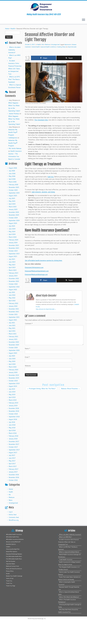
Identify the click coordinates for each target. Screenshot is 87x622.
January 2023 (13, 276)
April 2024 (12, 234)
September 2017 (14, 450)
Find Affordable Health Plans (14, 556)
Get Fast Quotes (10, 561)
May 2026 (12, 176)
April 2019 (12, 397)
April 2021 (12, 331)
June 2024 (12, 229)
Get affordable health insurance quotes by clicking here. (43, 260)
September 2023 (14, 254)
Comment (29, 323)
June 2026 (12, 173)
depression (68, 44)
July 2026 (12, 171)
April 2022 (12, 301)
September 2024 (14, 220)
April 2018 (12, 430)
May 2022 (12, 298)
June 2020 (12, 359)
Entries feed (12, 515)
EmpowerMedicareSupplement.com (37, 271)
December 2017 (14, 441)
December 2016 (14, 475)
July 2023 (12, 259)
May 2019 (12, 394)
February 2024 (13, 240)
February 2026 (13, 185)
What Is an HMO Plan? (65, 537)
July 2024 (12, 226)
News (10, 500)
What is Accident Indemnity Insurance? (14, 50)
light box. (51, 177)
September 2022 (14, 287)
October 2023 (13, 251)
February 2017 (13, 469)
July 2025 (12, 198)
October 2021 (13, 314)
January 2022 (13, 306)
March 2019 (12, 400)
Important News (10, 564)
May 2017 (12, 461)
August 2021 (13, 320)
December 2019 (14, 375)
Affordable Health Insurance (14, 534)
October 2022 (13, 284)
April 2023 (12, 267)
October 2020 (13, 348)
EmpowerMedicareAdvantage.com (36, 274)
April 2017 (12, 464)
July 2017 (12, 455)
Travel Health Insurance (65, 559)
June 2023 (12, 262)
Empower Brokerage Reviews (14, 554)
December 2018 (14, 408)
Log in (11, 512)
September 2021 (14, 317)
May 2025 (12, 201)
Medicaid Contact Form (12, 566)
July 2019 (12, 389)
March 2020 (12, 367)
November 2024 (14, 215)
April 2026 (12, 179)
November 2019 (14, 378)
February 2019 (13, 403)
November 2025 (14, 187)
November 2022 (14, 281)
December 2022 (14, 278)
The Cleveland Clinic (41, 120)
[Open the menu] (83, 19)
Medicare (11, 497)
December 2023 (14, 245)
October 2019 (13, 381)
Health (13, 29)
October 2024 (13, 218)
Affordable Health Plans (12, 537)
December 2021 (14, 309)
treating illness (61, 47)
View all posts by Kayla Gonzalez (46, 309)
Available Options (11, 544)
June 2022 (12, 295)
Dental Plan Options (11, 551)
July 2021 (12, 323)
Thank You (9, 581)
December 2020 (14, 342)
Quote (8, 573)
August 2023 (13, 256)
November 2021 (14, 312)
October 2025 (13, 190)
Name (27, 348)
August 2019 (13, 386)
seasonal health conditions (48, 47)
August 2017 (13, 452)
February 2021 (13, 336)
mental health (36, 47)
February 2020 (13, 370)
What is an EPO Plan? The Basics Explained (14, 79)
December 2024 (14, 212)
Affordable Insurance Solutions (15, 539)
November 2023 (14, 248)
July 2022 (12, 292)
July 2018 (12, 422)
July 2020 (12, 356)
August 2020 (13, 353)
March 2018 (12, 433)
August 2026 (13, 168)
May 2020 (12, 361)
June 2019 (12, 392)
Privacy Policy (9, 571)
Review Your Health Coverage (14, 576)
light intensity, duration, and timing (43, 192)
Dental (11, 489)
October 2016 (13, 480)
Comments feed (14, 517)
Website (28, 366)
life (10, 495)
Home (7, 29)
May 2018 (12, 428)
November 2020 (14, 345)
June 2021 (12, 325)
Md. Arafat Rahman (15, 148)
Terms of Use (9, 578)
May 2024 (12, 231)
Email (27, 357)
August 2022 (13, 289)
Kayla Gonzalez (72, 47)
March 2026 (12, 182)
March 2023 (12, 270)
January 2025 (13, 209)
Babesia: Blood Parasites (70, 389)
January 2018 (13, 439)
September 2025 (14, 193)
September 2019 (14, 383)
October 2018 (13, 414)
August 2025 (13, 196)
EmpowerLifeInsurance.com (34, 267)
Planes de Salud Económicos (14, 569)
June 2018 (12, 425)
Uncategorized (13, 503)
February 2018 (13, 436)
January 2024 (13, 243)
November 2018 (14, 411)
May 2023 (12, 265)
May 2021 (12, 328)
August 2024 (13, 223)
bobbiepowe (13, 138)
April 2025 (12, 204)
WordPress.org (13, 520)
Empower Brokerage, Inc (39, 618)
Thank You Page (10, 586)
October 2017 (13, 447)
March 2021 (12, 334)
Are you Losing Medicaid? (13, 542)
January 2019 (13, 406)
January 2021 (13, 339)
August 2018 (13, 419)
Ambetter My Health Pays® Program (12, 132)
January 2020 (13, 372)
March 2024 (12, 237)
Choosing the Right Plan (13, 549)
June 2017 (12, 458)
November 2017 (14, 444)
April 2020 (12, 364)
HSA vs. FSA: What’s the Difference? (69, 597)
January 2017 (13, 472)
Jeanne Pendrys (14, 114)
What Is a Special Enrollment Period (69, 552)
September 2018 (14, 417)
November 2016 (14, 477)
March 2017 (12, 466)
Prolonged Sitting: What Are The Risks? (41, 389)
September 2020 (14, 350)
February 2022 (13, 303)
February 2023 (13, 273)
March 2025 (12, 207)
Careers (8, 547)
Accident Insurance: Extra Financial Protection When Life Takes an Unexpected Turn (68, 542)
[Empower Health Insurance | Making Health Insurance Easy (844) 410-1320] (43, 7)
